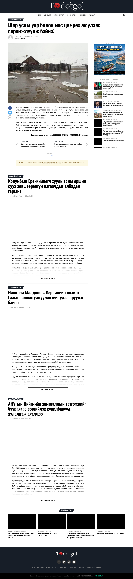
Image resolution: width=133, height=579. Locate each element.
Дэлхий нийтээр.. (59, 15)
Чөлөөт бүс (82, 15)
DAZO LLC (99, 576)
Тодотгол (23, 38)
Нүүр (39, 15)
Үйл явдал (47, 15)
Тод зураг (92, 15)
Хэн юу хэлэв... (71, 15)
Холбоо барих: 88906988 (94, 567)
